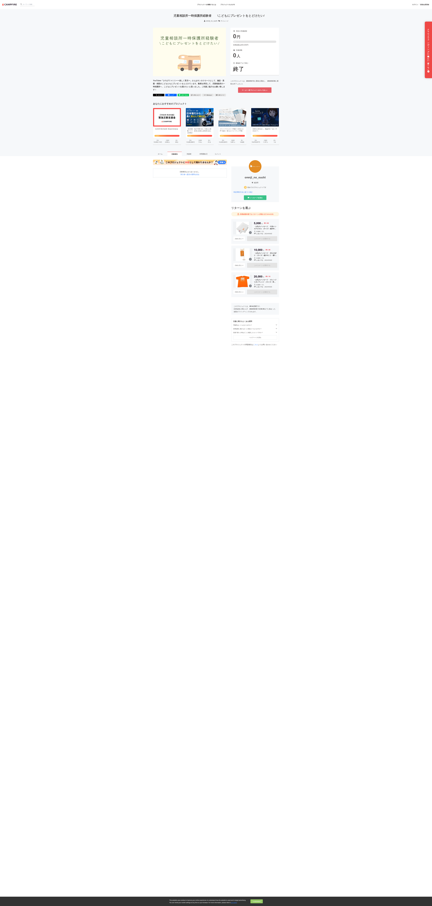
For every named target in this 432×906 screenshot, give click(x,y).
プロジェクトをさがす (227, 4)
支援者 (189, 154)
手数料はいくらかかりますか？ (242, 325)
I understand (256, 901)
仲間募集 (203, 154)
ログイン (415, 4)
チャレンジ (224, 21)
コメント (218, 154)
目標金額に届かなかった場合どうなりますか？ (247, 329)
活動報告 (174, 154)
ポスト (160, 95)
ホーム (160, 154)
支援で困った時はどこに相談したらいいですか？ (248, 332)
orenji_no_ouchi (211, 21)
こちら (255, 344)
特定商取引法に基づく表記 (243, 192)
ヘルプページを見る (255, 337)
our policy (234, 902)
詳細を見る (238, 239)
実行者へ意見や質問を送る (189, 174)
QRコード (221, 95)
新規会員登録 (424, 4)
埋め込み (209, 95)
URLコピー (196, 95)
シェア (172, 95)
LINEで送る (184, 95)
